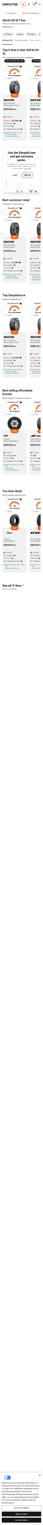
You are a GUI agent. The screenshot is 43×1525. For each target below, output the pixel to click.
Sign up (27, 175)
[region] (21, 1498)
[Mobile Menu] (40, 4)
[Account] (29, 4)
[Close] (39, 1475)
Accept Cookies (21, 1520)
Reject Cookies (21, 1514)
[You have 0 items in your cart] (33, 4)
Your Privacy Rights (21, 1508)
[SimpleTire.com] (12, 4)
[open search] (23, 4)
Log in (15, 175)
